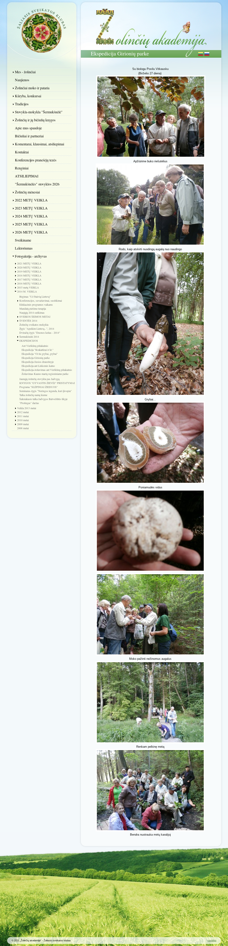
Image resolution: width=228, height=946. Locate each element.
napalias (212, 940)
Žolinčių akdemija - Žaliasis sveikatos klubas (42, 30)
